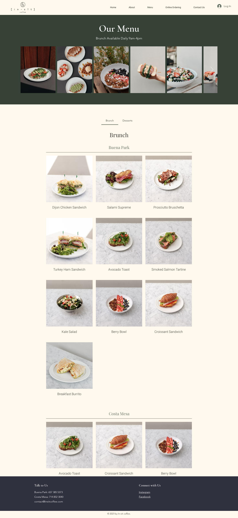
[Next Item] (212, 70)
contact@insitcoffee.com (48, 501)
